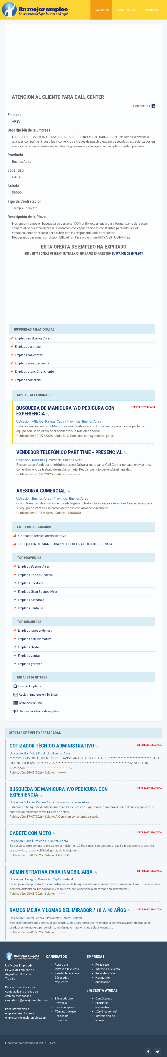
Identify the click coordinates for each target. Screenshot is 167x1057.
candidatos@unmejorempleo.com (26, 1000)
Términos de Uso (30, 703)
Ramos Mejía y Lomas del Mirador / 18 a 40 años (68, 910)
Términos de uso (65, 1011)
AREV (16, 121)
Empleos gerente (30, 664)
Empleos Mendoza (31, 600)
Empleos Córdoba (30, 583)
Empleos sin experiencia (32, 363)
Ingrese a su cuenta (107, 969)
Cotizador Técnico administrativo (42, 536)
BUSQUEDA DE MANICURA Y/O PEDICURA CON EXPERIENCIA (65, 411)
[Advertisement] (83, 56)
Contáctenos (103, 998)
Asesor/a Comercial (41, 491)
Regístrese (102, 964)
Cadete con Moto (31, 833)
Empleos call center (29, 355)
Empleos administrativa (35, 639)
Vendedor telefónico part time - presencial (70, 452)
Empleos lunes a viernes (35, 630)
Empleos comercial (28, 380)
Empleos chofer (29, 647)
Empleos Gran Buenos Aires (38, 591)
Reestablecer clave (67, 973)
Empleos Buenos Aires (34, 566)
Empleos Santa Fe (30, 608)
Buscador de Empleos (127, 253)
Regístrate (61, 964)
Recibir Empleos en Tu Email (38, 694)
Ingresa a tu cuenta (67, 969)
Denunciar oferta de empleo (38, 711)
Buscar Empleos (29, 686)
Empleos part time (28, 346)
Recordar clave (105, 973)
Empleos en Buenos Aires (33, 338)
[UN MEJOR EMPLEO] (36, 5)
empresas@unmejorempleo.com (26, 1017)
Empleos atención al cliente (34, 371)
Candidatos (125, 10)
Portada (101, 10)
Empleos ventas (29, 655)
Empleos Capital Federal (35, 575)
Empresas (151, 10)
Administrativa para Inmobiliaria (52, 872)
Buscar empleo (64, 1007)
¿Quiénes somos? (106, 1011)
